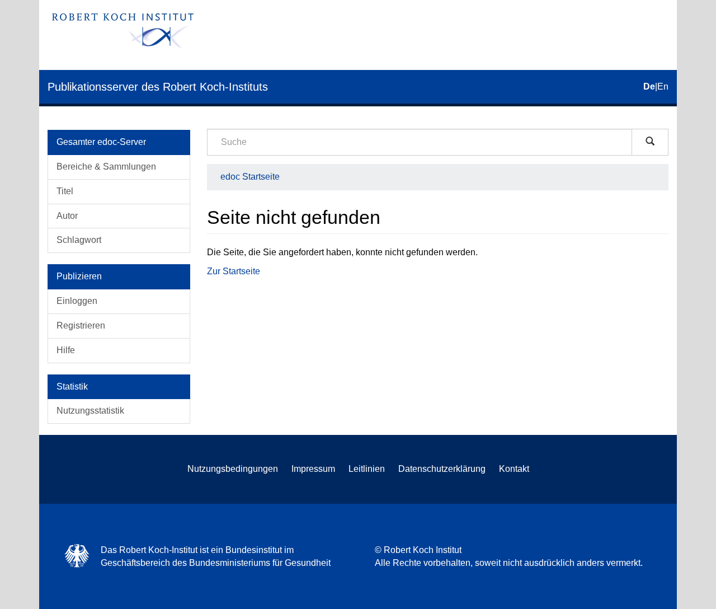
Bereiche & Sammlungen (106, 166)
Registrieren (80, 325)
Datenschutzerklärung (442, 469)
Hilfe (65, 350)
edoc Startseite (250, 176)
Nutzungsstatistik (90, 410)
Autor (67, 216)
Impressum (313, 469)
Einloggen (76, 301)
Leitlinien (366, 469)
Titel (64, 191)
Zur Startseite (233, 271)
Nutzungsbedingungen (232, 469)
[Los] (650, 142)
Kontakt (514, 469)
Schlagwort (78, 240)
